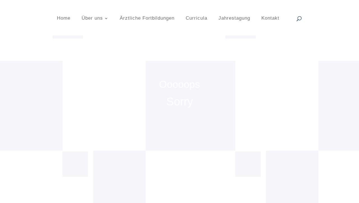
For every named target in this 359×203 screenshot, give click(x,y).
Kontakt (270, 18)
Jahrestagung (234, 18)
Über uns (92, 18)
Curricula (196, 18)
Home (63, 18)
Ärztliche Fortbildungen (147, 18)
